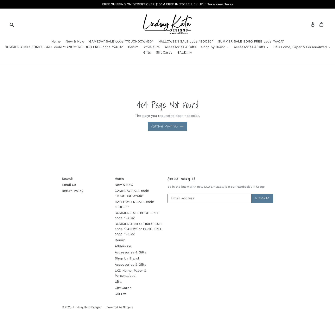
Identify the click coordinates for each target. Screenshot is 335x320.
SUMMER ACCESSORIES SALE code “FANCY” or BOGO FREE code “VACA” (64, 47)
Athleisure (151, 47)
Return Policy (72, 191)
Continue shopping (164, 126)
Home (56, 41)
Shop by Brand (214, 47)
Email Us (69, 185)
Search (67, 178)
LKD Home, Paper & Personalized (300, 47)
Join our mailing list (181, 178)
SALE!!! (183, 52)
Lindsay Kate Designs (87, 307)
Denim (133, 47)
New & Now (75, 41)
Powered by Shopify (119, 307)
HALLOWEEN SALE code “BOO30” (185, 41)
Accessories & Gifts (180, 47)
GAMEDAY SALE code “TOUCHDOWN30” (121, 41)
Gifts (147, 52)
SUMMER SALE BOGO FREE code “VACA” (251, 41)
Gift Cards (164, 52)
